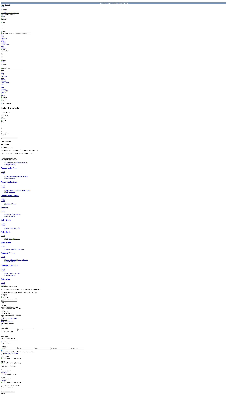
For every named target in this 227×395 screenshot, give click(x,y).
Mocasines (4, 38)
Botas (2, 35)
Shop (2, 13)
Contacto (16, 13)
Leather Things (5, 44)
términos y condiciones (11, 353)
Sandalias (3, 43)
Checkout (3, 380)
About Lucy (10, 13)
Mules (2, 40)
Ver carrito (4, 372)
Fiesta (2, 36)
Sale (5, 13)
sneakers (3, 41)
